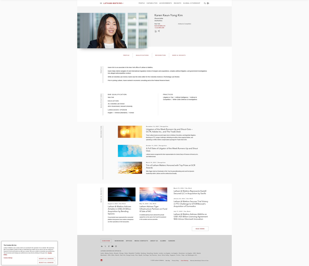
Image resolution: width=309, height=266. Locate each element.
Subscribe (106, 241)
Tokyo (183, 255)
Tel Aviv (178, 255)
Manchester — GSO (105, 255)
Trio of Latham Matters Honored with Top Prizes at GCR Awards (170, 166)
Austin (102, 253)
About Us (154, 241)
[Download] (155, 31)
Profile (126, 55)
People (142, 3)
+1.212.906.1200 (159, 27)
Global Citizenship (191, 3)
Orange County (130, 255)
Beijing (107, 253)
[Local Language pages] (208, 3)
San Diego (146, 255)
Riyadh (140, 255)
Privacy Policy (175, 260)
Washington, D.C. (192, 255)
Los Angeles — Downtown (178, 253)
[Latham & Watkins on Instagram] (116, 246)
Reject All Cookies (46, 262)
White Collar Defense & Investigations (185, 99)
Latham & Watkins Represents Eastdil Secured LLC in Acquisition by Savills (190, 192)
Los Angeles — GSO (191, 253)
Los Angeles (167, 253)
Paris (136, 255)
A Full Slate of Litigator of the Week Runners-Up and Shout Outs (172, 149)
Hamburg (143, 253)
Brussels (116, 253)
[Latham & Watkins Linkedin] (102, 246)
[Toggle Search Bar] (204, 3)
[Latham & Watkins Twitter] (105, 246)
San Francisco (153, 255)
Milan (112, 255)
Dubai (126, 253)
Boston (111, 253)
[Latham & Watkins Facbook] (109, 246)
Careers (171, 241)
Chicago (121, 253)
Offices (129, 241)
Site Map (167, 260)
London (161, 253)
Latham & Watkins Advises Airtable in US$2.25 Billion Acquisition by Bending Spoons (119, 210)
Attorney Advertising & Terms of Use (199, 260)
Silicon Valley (165, 255)
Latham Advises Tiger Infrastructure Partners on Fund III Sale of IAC (153, 208)
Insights (177, 3)
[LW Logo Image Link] (113, 3)
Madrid (199, 253)
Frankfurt (137, 253)
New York (122, 255)
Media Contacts (141, 241)
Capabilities (152, 3)
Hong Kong (150, 253)
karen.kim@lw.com (159, 25)
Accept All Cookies (46, 258)
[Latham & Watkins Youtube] (112, 246)
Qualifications (142, 55)
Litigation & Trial (168, 97)
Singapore (172, 255)
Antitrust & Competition (184, 24)
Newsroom (119, 241)
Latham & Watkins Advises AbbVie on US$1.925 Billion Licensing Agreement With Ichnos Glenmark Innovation (191, 216)
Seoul (159, 255)
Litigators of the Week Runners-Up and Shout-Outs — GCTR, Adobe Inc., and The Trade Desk (169, 130)
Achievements (165, 3)
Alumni (163, 241)
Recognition (160, 55)
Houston (156, 253)
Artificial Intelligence (181, 97)
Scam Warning (184, 260)
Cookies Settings (8, 257)
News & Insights (179, 55)
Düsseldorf (131, 253)
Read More (200, 228)
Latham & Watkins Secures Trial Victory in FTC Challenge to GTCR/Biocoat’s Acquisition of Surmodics (191, 203)
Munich (117, 255)
